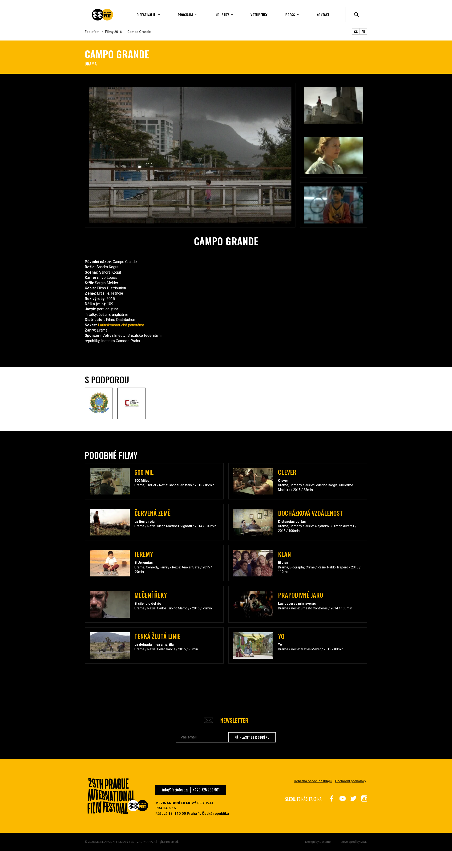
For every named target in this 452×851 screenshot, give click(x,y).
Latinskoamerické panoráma (121, 325)
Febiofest (92, 32)
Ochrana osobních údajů (313, 781)
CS (356, 31)
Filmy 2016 (113, 32)
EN (363, 31)
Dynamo (325, 841)
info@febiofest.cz (175, 789)
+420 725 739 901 (206, 789)
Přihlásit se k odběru (252, 737)
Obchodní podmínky (350, 781)
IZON (363, 841)
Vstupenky (258, 14)
